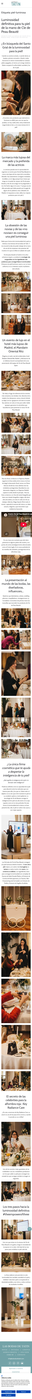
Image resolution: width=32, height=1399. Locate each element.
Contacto (21, 1354)
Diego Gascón (17, 502)
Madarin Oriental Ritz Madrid (11, 358)
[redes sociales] (9, 1363)
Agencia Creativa (10, 1352)
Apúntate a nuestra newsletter (16, 1370)
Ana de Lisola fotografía (21, 495)
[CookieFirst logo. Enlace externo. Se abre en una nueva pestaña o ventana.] (2, 1376)
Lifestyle (26, 1349)
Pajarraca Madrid (24, 478)
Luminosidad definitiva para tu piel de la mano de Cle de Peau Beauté (15, 26)
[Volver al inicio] (16, 3)
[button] (2, 3)
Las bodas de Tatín (18, 36)
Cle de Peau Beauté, (23, 172)
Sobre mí (10, 1354)
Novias (25, 37)
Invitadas (15, 1349)
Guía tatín (25, 1352)
